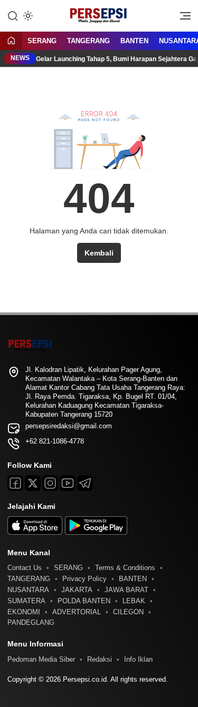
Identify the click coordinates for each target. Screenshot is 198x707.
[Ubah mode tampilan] (27, 16)
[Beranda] (11, 41)
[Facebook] (15, 483)
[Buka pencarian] (12, 15)
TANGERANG (88, 41)
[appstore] (34, 532)
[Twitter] (33, 483)
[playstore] (96, 532)
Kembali (99, 253)
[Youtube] (68, 483)
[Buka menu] (182, 18)
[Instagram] (50, 483)
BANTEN (134, 41)
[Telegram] (85, 483)
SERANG (41, 41)
